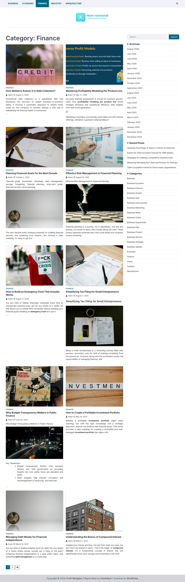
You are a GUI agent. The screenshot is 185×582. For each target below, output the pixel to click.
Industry (56, 3)
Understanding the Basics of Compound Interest (93, 536)
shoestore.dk (133, 349)
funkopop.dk (133, 365)
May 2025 (131, 107)
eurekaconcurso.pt (136, 303)
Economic (28, 3)
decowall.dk (133, 371)
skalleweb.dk (134, 355)
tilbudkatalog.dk (135, 339)
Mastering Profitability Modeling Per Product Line (94, 90)
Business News (133, 212)
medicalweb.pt (134, 293)
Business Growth (134, 193)
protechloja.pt (134, 290)
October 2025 (133, 83)
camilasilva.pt (134, 284)
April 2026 (132, 68)
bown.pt (131, 306)
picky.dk (131, 362)
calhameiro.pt (134, 319)
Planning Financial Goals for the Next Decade (31, 173)
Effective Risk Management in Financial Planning (94, 173)
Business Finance (134, 188)
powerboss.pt (134, 277)
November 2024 (134, 137)
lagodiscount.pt (135, 297)
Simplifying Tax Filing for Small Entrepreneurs (92, 291)
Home (129, 261)
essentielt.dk (133, 345)
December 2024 (134, 132)
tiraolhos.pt (133, 375)
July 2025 (131, 97)
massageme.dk (135, 368)
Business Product (134, 232)
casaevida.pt (133, 323)
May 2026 (132, 63)
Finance (42, 3)
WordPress (132, 578)
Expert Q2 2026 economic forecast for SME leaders (150, 152)
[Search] (177, 3)
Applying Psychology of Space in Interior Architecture (151, 148)
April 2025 (132, 112)
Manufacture (74, 3)
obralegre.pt (133, 329)
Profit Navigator (74, 578)
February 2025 (133, 122)
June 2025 (132, 102)
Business (13, 3)
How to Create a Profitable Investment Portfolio (93, 412)
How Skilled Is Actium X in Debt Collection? (31, 90)
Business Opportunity (136, 222)
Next (17, 567)
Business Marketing (136, 207)
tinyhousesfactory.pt (137, 313)
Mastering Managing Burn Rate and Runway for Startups (152, 162)
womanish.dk (134, 342)
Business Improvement (137, 203)
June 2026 (132, 58)
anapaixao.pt (133, 287)
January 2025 (133, 127)
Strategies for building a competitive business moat (150, 157)
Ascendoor (106, 578)
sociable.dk (133, 352)
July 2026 (131, 54)
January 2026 (133, 73)
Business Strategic (135, 242)
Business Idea (133, 198)
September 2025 (134, 88)
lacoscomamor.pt (136, 300)
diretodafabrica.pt (136, 310)
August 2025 (133, 93)
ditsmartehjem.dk (136, 358)
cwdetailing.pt (134, 326)
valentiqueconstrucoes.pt (140, 332)
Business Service (134, 237)
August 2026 (133, 49)
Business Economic (135, 183)
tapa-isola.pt (133, 316)
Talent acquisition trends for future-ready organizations (151, 167)
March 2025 (132, 117)
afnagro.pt (132, 280)
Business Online (134, 217)
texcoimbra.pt (134, 336)
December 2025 (134, 78)
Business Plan (133, 227)
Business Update (134, 246)
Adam (10, 95)
